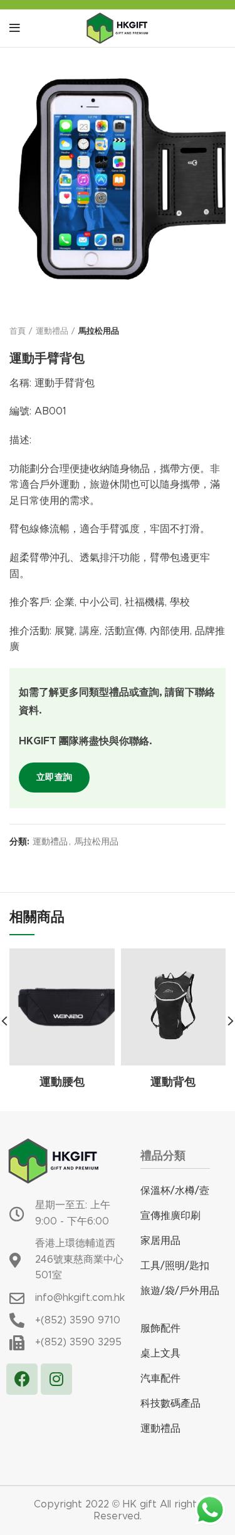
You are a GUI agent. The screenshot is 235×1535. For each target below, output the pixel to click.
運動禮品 (52, 331)
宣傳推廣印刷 (170, 1216)
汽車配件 (160, 1378)
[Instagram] (56, 1379)
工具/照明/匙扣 (174, 1266)
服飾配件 (160, 1328)
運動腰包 (62, 1082)
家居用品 (160, 1241)
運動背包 (173, 1082)
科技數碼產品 (170, 1404)
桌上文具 (160, 1353)
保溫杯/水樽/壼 (174, 1191)
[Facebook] (22, 1379)
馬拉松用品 (98, 331)
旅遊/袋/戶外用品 (179, 1291)
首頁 (17, 331)
